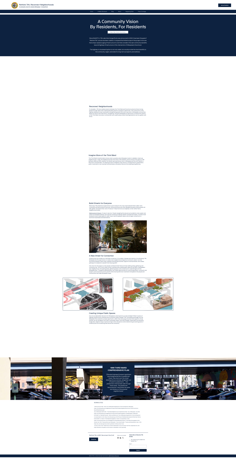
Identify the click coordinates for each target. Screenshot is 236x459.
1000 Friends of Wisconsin (114, 455)
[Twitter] (123, 438)
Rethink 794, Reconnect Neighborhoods (36, 5)
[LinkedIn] (120, 438)
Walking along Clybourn (95, 213)
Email (130, 443)
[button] (119, 11)
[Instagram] (118, 438)
